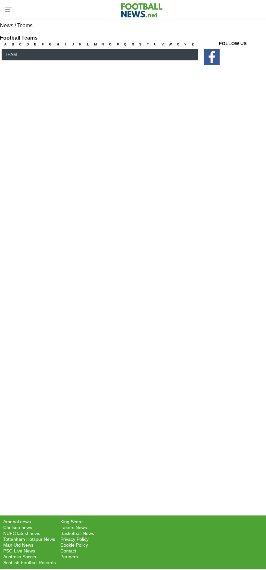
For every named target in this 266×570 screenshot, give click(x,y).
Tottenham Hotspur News (29, 539)
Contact (68, 550)
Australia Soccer (20, 556)
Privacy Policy (74, 539)
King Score (71, 521)
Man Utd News (18, 545)
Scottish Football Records (29, 562)
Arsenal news (17, 521)
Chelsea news (17, 527)
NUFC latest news (21, 533)
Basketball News (77, 533)
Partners (69, 556)
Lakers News (73, 527)
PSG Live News (19, 550)
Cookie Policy (74, 545)
